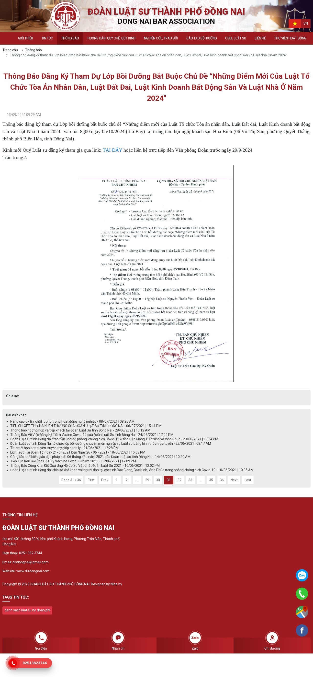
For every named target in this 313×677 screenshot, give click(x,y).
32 (179, 480)
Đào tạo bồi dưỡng (201, 38)
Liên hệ (260, 38)
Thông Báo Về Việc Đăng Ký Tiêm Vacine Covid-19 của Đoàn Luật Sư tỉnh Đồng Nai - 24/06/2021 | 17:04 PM (91, 435)
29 (147, 480)
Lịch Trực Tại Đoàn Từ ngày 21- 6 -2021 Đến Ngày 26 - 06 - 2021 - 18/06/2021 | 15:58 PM (77, 452)
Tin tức (47, 38)
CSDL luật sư (235, 38)
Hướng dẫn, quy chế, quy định (111, 38)
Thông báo (70, 38)
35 (211, 480)
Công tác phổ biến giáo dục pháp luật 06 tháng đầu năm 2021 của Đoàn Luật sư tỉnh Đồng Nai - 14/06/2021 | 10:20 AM (100, 457)
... (137, 480)
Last (248, 480)
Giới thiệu (25, 38)
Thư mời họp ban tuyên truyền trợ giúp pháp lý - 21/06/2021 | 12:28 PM (64, 448)
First (91, 480)
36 (222, 480)
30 (158, 480)
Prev (104, 480)
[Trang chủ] (8, 38)
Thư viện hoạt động (290, 38)
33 (190, 480)
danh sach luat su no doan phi (27, 610)
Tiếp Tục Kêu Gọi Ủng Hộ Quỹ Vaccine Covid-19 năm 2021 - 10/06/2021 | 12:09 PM (73, 461)
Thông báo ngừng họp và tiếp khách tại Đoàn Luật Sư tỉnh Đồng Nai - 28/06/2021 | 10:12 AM (80, 430)
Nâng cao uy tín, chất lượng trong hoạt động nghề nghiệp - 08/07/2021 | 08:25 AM (72, 421)
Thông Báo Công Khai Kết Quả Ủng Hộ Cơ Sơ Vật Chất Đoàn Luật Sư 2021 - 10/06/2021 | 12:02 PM (85, 466)
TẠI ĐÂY (112, 150)
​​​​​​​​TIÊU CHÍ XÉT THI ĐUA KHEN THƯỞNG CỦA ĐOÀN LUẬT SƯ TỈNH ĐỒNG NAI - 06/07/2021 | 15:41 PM (85, 426)
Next (234, 480)
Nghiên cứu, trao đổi (161, 38)
